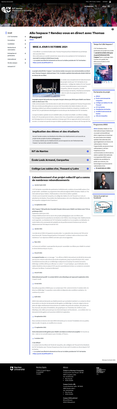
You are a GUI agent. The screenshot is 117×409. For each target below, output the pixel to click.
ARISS (96, 129)
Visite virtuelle (69, 380)
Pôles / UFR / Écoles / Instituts (93, 1)
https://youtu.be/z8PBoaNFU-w (43, 62)
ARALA (98, 96)
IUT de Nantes (40, 151)
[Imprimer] (113, 29)
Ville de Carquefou (101, 116)
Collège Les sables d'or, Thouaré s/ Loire (55, 168)
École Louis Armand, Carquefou (50, 160)
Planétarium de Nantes (103, 109)
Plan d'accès (68, 379)
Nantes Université (7, 2)
